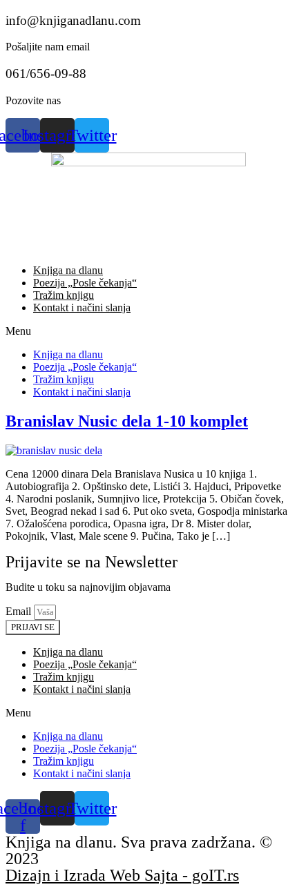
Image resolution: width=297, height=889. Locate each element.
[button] (148, 331)
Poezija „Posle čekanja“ (85, 283)
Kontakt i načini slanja (82, 307)
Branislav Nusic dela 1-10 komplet (127, 421)
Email (20, 611)
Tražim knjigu (63, 295)
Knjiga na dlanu (68, 270)
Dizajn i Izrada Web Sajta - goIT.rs (122, 875)
